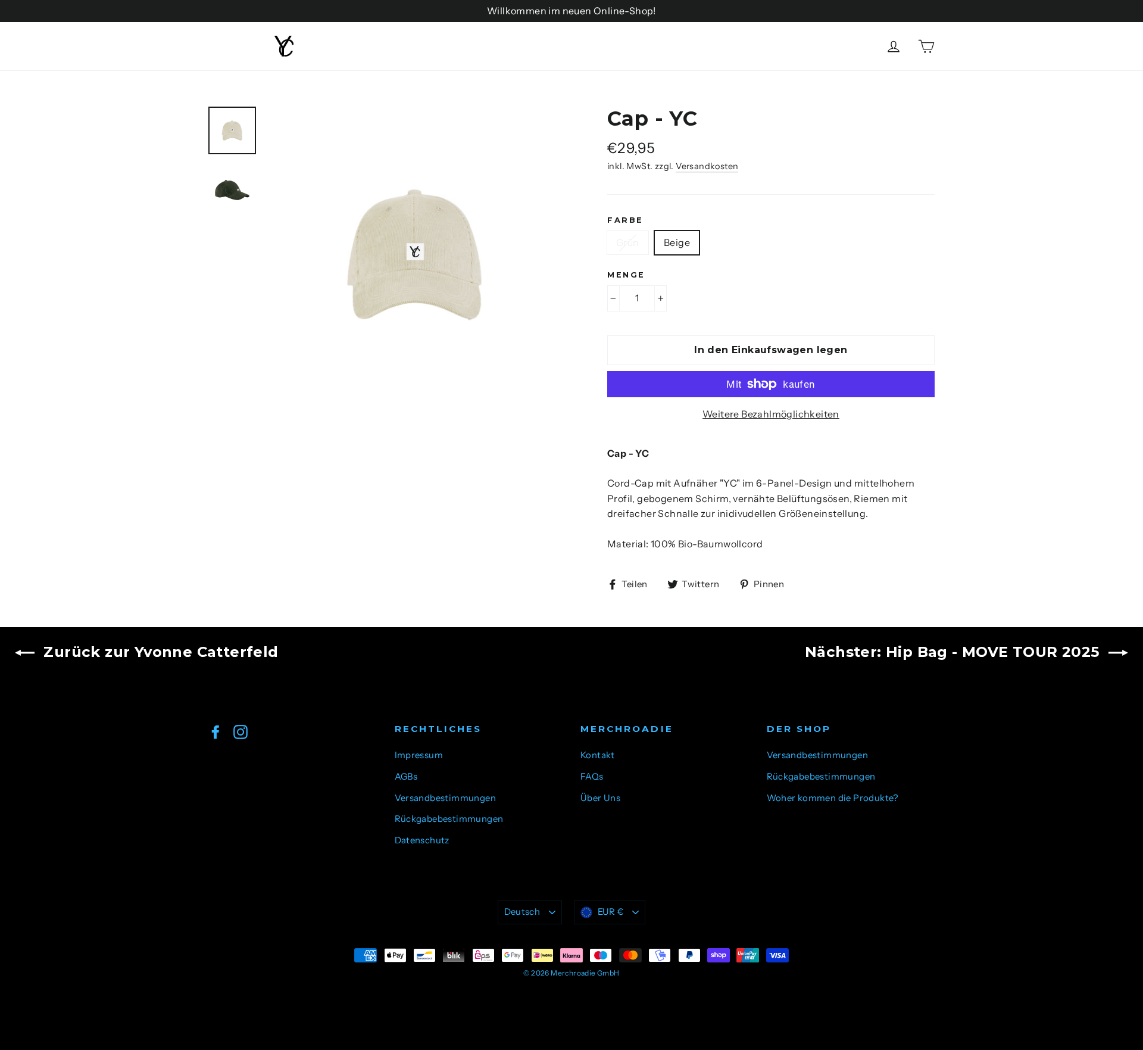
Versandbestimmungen (445, 798)
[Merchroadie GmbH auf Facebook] (215, 731)
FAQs (592, 776)
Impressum (419, 755)
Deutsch (522, 911)
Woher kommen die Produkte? (832, 798)
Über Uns (600, 798)
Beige (677, 242)
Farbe (625, 220)
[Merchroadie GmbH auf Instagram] (240, 731)
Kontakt (597, 755)
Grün (627, 242)
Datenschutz (422, 840)
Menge (626, 274)
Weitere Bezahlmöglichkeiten (770, 414)
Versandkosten (707, 166)
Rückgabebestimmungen (449, 819)
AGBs (406, 776)
